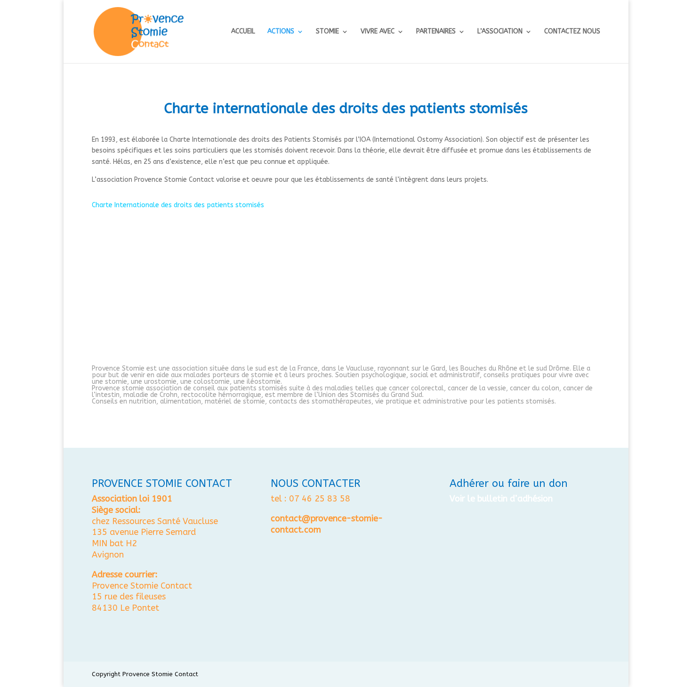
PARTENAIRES (436, 31)
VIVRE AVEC (377, 31)
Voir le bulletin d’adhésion (501, 498)
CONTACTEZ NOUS (572, 31)
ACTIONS (280, 31)
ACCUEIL (243, 31)
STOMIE (327, 31)
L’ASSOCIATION (500, 31)
